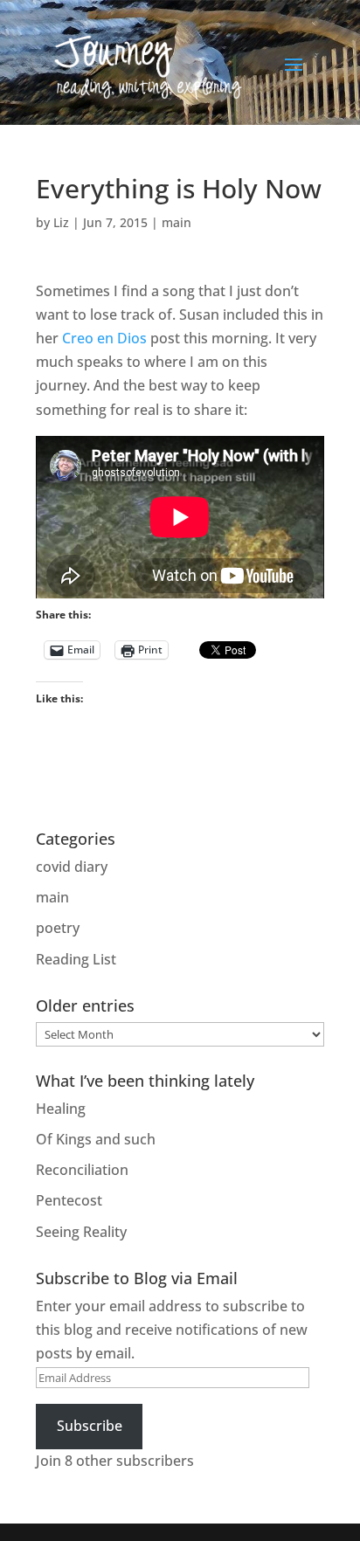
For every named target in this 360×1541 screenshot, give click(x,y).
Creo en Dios (104, 338)
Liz (61, 222)
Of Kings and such (96, 1139)
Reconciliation (82, 1169)
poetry (58, 927)
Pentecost (69, 1200)
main (176, 222)
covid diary (71, 866)
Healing (61, 1108)
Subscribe (89, 1425)
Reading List (76, 959)
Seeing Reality (81, 1231)
